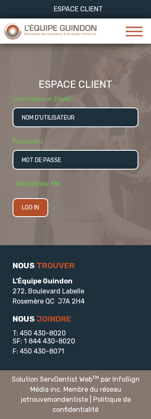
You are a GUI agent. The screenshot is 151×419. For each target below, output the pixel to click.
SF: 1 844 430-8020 (44, 341)
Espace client (78, 9)
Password (28, 141)
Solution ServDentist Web (55, 379)
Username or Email (42, 99)
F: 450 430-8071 (38, 351)
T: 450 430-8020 (39, 333)
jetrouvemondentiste (54, 399)
